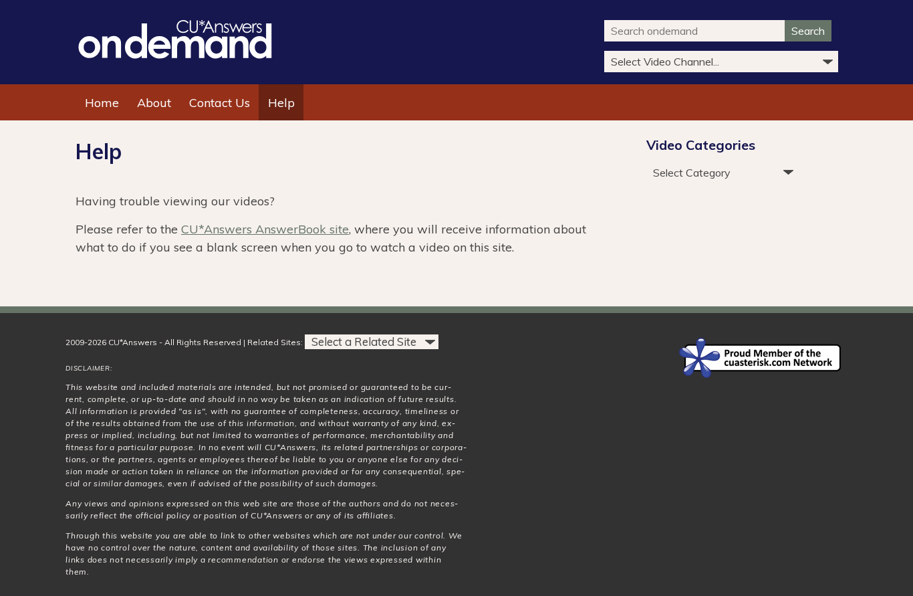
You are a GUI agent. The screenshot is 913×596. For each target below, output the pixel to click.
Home (102, 102)
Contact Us (219, 102)
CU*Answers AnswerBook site (265, 229)
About (154, 102)
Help (281, 102)
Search (808, 30)
